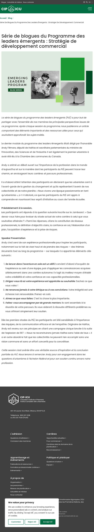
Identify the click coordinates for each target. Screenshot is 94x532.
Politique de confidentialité (64, 516)
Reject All (32, 522)
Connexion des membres (20, 441)
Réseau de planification (19, 488)
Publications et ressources (20, 464)
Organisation (15, 482)
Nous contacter (28, 2)
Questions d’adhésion (19, 438)
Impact (49, 465)
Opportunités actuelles (56, 438)
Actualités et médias (14, 2)
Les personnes (16, 485)
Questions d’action (54, 462)
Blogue (3, 2)
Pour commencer (54, 441)
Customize (16, 522)
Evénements (15, 470)
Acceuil (3, 18)
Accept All (47, 522)
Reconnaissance (53, 450)
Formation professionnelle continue (24, 467)
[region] (32, 512)
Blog (10, 18)
